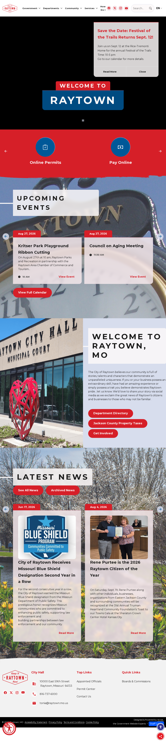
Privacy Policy (55, 722)
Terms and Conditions (74, 722)
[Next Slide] (160, 151)
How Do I (103, 8)
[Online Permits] (45, 151)
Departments (51, 8)
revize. (160, 720)
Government (29, 8)
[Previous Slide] (6, 151)
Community (72, 8)
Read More (110, 71)
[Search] (151, 8)
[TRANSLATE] (159, 8)
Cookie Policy (92, 722)
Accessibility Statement (36, 722)
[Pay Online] (120, 151)
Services (90, 8)
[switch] (83, 120)
